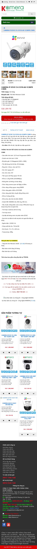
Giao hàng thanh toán (9, 467)
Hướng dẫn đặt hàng (9, 465)
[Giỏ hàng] (31, 2)
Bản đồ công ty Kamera (10, 456)
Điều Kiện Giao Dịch (8, 455)
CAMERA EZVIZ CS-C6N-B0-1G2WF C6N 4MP (28, 336)
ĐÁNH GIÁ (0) (30, 130)
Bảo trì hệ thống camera (10, 469)
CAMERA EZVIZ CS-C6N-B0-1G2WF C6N (9, 336)
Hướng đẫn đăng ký (8, 463)
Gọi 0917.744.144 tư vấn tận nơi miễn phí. (18, 547)
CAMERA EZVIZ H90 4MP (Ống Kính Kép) (28, 377)
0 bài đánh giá (14, 123)
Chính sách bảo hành (9, 453)
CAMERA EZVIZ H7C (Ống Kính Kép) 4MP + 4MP (9, 377)
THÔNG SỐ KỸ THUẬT (16, 130)
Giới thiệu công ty (8, 447)
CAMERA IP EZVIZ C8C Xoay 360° (28, 418)
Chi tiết (22, 243)
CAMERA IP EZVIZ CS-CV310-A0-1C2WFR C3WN (19, 30)
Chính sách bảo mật (8, 451)
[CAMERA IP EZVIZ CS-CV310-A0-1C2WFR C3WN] (18, 51)
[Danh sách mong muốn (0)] (29, 2)
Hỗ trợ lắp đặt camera (9, 461)
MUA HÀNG (18, 118)
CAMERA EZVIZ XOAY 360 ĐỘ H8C (9, 404)
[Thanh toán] (34, 2)
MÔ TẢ (5, 130)
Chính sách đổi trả (8, 449)
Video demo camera (8, 470)
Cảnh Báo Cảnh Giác (9, 472)
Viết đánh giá (23, 123)
